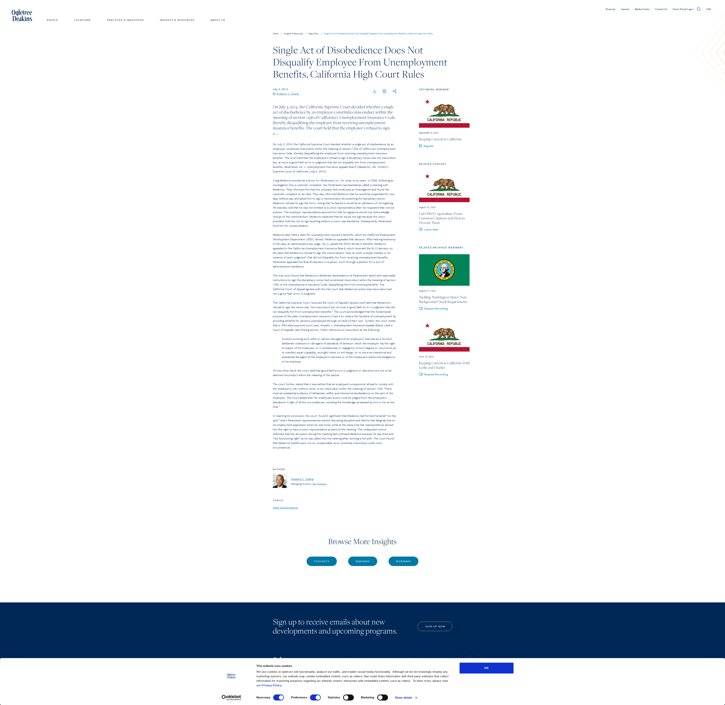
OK (486, 668)
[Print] (384, 91)
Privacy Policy (271, 685)
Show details (403, 697)
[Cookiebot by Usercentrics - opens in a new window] (231, 697)
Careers (625, 9)
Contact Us (661, 9)
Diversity (611, 9)
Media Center (642, 9)
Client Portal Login (683, 9)
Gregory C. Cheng (288, 93)
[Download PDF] (374, 91)
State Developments (285, 507)
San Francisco (319, 484)
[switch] (315, 697)
